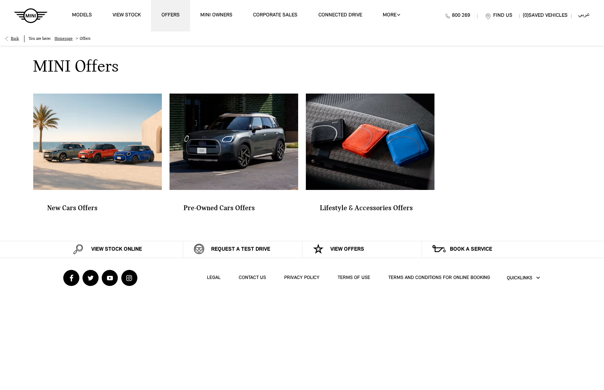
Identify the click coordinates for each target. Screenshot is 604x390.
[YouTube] (110, 278)
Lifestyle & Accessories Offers (366, 208)
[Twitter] (90, 278)
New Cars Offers (72, 208)
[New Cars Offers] (97, 142)
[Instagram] (129, 278)
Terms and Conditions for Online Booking (439, 277)
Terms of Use (354, 277)
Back (15, 39)
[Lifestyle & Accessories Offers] (370, 142)
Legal (214, 277)
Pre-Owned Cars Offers (219, 208)
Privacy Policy (301, 277)
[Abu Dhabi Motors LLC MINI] (31, 15)
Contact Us (252, 277)
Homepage (64, 39)
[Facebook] (71, 278)
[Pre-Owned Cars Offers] (234, 142)
